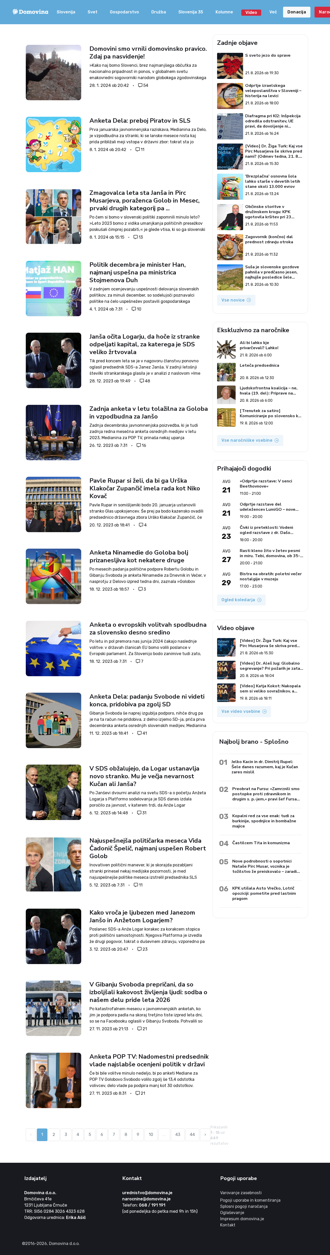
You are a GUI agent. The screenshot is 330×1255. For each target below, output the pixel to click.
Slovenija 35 (190, 12)
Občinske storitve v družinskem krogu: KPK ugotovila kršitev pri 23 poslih (268, 212)
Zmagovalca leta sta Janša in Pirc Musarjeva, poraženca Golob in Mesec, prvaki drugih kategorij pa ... (144, 200)
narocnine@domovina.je (146, 1199)
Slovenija (66, 12)
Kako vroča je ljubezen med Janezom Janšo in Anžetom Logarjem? (142, 916)
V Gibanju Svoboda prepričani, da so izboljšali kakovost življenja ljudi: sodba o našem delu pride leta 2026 (148, 992)
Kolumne (224, 12)
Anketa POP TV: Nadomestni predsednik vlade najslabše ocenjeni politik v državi (149, 1060)
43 (177, 1134)
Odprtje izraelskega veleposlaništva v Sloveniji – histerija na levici (273, 90)
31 (144, 812)
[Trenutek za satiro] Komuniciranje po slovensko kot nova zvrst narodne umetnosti (271, 413)
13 (141, 237)
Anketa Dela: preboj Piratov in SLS (140, 120)
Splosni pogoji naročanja (244, 1206)
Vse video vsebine (240, 711)
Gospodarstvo (124, 12)
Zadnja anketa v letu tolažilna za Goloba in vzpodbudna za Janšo (148, 413)
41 (145, 733)
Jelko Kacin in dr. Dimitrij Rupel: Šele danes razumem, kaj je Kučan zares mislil (265, 767)
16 (144, 445)
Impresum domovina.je (242, 1218)
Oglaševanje (232, 1212)
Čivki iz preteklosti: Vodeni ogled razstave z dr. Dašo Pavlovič (266, 530)
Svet (92, 12)
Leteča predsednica (259, 365)
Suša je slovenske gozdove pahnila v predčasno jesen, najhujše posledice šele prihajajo (272, 272)
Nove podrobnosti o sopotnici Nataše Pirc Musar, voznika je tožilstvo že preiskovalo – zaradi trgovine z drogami (264, 866)
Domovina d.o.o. (40, 1192)
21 (145, 1028)
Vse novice (233, 300)
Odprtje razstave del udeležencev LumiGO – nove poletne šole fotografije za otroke (267, 507)
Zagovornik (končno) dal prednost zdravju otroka (269, 239)
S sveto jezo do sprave (268, 55)
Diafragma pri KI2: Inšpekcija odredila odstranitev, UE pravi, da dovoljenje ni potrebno (273, 121)
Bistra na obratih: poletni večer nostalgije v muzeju (271, 576)
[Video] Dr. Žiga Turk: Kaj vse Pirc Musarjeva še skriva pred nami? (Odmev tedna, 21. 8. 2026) (274, 151)
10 (139, 309)
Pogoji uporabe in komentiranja (250, 1200)
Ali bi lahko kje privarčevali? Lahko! (259, 345)
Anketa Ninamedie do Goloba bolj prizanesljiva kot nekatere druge (138, 556)
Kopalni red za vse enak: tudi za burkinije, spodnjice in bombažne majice (264, 821)
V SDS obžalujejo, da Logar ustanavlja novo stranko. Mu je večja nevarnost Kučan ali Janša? (144, 776)
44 (192, 1134)
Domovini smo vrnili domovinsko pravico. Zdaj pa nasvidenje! (148, 53)
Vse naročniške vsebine (247, 440)
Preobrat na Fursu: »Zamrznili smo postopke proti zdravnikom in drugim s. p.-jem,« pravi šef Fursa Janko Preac (266, 794)
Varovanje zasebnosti (241, 1192)
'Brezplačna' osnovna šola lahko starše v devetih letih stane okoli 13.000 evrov (272, 181)
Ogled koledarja (238, 599)
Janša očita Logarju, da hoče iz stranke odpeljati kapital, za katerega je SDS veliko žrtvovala (144, 344)
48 (147, 381)
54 (145, 85)
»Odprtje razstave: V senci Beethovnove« (266, 484)
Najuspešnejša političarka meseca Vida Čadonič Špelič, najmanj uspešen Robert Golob (147, 848)
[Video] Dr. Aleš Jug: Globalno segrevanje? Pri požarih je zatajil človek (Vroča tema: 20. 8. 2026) (272, 666)
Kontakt (227, 1225)
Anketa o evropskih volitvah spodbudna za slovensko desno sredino (148, 629)
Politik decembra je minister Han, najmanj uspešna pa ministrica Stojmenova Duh (137, 272)
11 (142, 149)
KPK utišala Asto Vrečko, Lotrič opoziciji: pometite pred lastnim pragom (264, 893)
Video (251, 12)
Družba (158, 12)
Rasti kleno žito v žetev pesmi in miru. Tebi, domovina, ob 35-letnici (270, 553)
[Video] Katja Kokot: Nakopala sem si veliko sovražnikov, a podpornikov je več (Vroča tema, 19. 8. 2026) (271, 688)
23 (145, 949)
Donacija (296, 12)
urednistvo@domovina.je (147, 1192)
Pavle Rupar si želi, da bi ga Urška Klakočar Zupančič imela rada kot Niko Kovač (144, 488)
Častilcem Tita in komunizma (261, 843)
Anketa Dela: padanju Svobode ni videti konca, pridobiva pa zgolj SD (146, 700)
